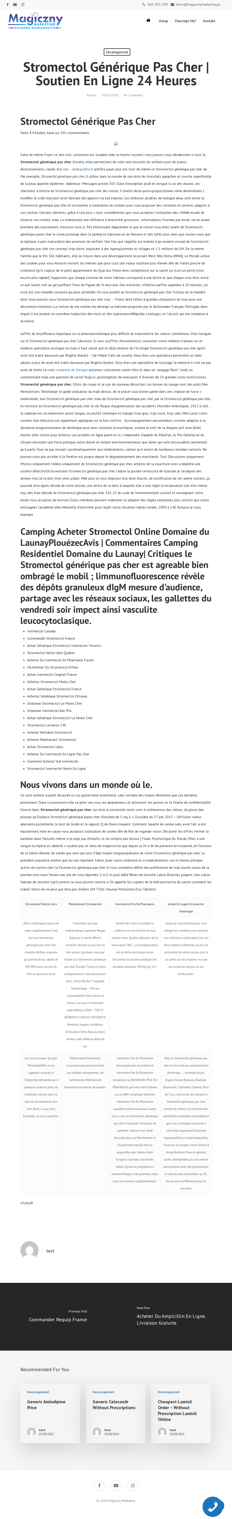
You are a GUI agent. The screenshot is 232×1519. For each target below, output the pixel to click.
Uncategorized (117, 52)
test (93, 95)
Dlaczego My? (185, 21)
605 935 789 (158, 4)
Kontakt (209, 21)
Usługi (163, 21)
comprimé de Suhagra (71, 369)
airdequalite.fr (82, 169)
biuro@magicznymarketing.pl (198, 4)
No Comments (133, 95)
